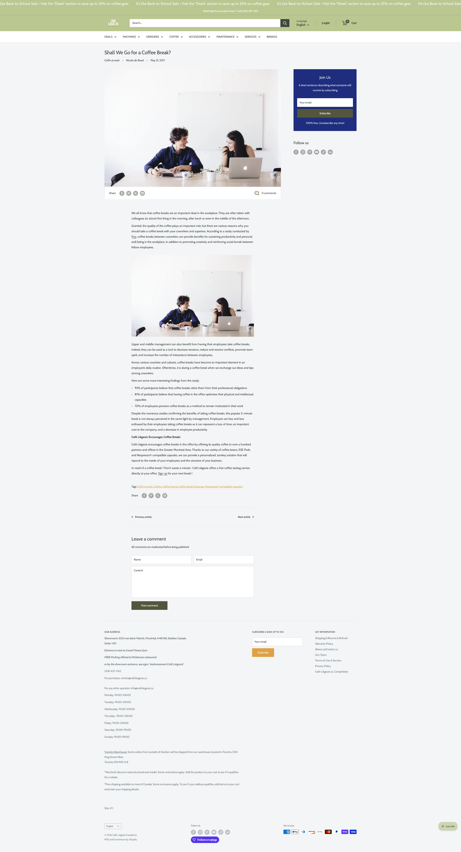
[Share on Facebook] (121, 193)
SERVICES (250, 36)
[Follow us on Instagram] (302, 152)
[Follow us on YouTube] (316, 152)
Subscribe (325, 113)
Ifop (133, 236)
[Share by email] (142, 193)
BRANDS (272, 36)
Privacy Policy (323, 666)
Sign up (163, 473)
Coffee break (185, 486)
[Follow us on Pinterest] (309, 152)
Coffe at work (112, 60)
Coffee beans (169, 486)
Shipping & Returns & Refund (331, 638)
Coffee (157, 486)
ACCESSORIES (197, 36)
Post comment (149, 605)
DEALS (108, 36)
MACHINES (129, 36)
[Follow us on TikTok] (323, 152)
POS (106, 839)
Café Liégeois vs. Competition (331, 671)
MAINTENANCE (225, 36)
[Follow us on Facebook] (296, 152)
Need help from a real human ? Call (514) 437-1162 (230, 11)
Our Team (320, 655)
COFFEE (174, 36)
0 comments (269, 193)
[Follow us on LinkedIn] (330, 152)
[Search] (284, 23)
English (109, 826)
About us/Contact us (326, 649)
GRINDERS (152, 36)
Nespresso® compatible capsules (224, 486)
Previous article (143, 517)
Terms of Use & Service (328, 660)
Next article (244, 517)
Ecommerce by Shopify (125, 839)
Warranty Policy (324, 643)
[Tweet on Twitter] (135, 193)
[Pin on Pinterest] (128, 193)
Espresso (199, 486)
